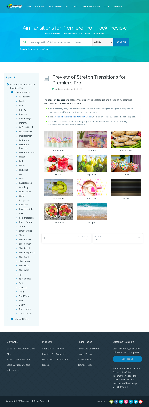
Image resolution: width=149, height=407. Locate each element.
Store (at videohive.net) (18, 364)
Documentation (58, 7)
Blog (9, 354)
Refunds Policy (84, 364)
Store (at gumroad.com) (19, 359)
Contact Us (127, 358)
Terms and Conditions (88, 348)
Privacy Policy (84, 359)
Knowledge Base (91, 7)
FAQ (75, 7)
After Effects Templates (54, 348)
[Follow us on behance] (131, 402)
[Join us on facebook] (116, 402)
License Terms (84, 354)
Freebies (46, 364)
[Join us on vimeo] (136, 402)
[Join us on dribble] (126, 402)
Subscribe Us (13, 370)
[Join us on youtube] (141, 402)
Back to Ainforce (114, 7)
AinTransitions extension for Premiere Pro (73, 116)
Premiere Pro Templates (54, 354)
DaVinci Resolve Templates (55, 359)
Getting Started (44, 49)
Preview (40, 7)
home (47, 33)
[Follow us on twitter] (121, 402)
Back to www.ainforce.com (21, 348)
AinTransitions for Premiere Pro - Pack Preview (84, 33)
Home (29, 7)
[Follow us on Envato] (111, 402)
